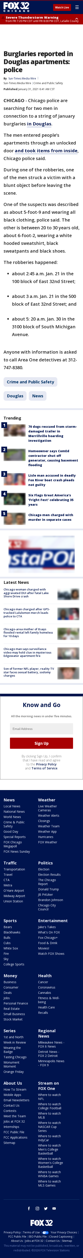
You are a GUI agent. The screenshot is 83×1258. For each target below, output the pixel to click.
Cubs (7, 943)
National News (14, 811)
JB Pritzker (45, 894)
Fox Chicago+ (48, 937)
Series (9, 1030)
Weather (46, 799)
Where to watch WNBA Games (49, 1174)
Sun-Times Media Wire (17, 83)
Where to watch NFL (49, 1097)
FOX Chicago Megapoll (13, 844)
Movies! (43, 948)
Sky (6, 959)
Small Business (14, 1014)
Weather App (47, 831)
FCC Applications (15, 1137)
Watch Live (62, 7)
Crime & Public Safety (14, 824)
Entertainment (53, 920)
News (37, 395)
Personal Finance (16, 1003)
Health (45, 975)
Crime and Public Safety (48, 83)
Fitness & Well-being (49, 1000)
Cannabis (44, 993)
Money (10, 975)
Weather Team (49, 826)
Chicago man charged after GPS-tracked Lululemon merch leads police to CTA (27, 612)
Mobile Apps (12, 1095)
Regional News (47, 1033)
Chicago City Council (47, 907)
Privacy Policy (46, 764)
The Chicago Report (47, 882)
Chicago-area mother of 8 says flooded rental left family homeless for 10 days (28, 632)
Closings (44, 821)
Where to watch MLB (49, 1115)
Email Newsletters (16, 1100)
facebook (29, 1208)
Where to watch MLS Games (49, 1183)
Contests (10, 1111)
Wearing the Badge (12, 1050)
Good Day (11, 831)
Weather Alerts (48, 815)
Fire (6, 953)
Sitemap (9, 1143)
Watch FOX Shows (51, 953)
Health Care (46, 1007)
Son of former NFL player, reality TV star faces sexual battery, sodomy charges (29, 672)
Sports (10, 920)
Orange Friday (14, 1072)
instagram (37, 1208)
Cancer (43, 982)
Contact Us (11, 1105)
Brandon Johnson (50, 900)
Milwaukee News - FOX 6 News (51, 1044)
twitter (45, 1208)
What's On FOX (49, 932)
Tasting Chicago (15, 1057)
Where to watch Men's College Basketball (49, 1149)
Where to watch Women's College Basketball (50, 1163)
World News (12, 817)
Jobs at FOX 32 (14, 1121)
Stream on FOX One (48, 1085)
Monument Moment (11, 1064)
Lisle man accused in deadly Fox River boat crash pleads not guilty (52, 480)
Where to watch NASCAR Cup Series (49, 1127)
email (54, 1208)
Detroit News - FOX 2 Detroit (48, 1054)
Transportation (14, 869)
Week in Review (15, 1042)
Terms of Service (44, 768)
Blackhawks (12, 932)
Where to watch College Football (49, 1106)
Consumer (11, 987)
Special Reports (15, 837)
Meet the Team (15, 1116)
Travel (8, 874)
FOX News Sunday (17, 851)
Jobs (7, 998)
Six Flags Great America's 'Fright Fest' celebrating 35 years (50, 500)
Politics (45, 863)
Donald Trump (48, 889)
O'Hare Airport (14, 890)
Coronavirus (46, 987)
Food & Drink (47, 943)
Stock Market (13, 1019)
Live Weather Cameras (47, 808)
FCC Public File (14, 1132)
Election (43, 869)
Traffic (10, 863)
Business (10, 982)
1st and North (13, 1037)
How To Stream (15, 1089)
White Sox (11, 948)
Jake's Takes (47, 927)
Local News (12, 806)
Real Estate (12, 1008)
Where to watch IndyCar (49, 1138)
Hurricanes (45, 837)
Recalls (43, 1012)
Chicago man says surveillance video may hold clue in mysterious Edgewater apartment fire (27, 652)
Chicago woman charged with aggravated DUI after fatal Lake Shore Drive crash (26, 592)
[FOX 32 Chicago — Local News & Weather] (16, 7)
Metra (8, 885)
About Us (13, 1083)
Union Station (13, 901)
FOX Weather (47, 842)
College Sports (14, 964)
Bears (8, 927)
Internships (11, 1127)
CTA (7, 880)
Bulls (7, 937)
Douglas (15, 395)
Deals (8, 993)
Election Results (49, 874)
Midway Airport (14, 896)
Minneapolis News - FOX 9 (51, 1063)
